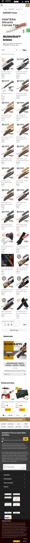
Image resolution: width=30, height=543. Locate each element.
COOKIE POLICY (20, 536)
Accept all (16, 541)
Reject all (25, 541)
